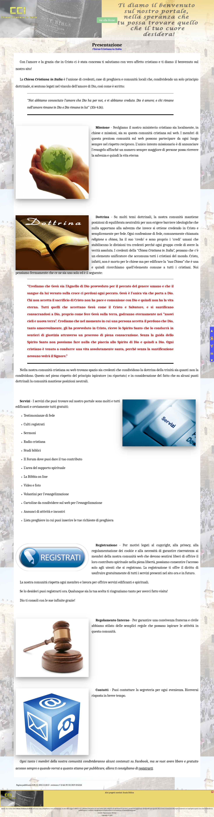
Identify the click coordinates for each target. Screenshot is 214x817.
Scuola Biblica (128, 793)
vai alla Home (107, 20)
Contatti (100, 813)
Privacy (114, 813)
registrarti (146, 768)
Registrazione (107, 813)
